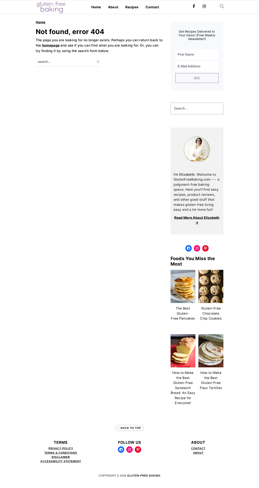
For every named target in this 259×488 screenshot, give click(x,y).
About (113, 7)
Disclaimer (61, 457)
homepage (51, 45)
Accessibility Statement (60, 461)
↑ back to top (129, 427)
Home (96, 7)
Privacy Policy (60, 448)
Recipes (131, 7)
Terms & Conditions (60, 452)
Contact (152, 7)
